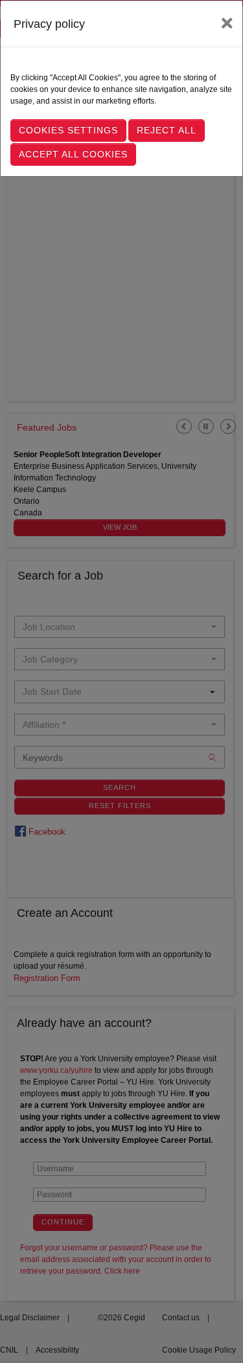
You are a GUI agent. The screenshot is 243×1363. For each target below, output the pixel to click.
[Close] (227, 23)
